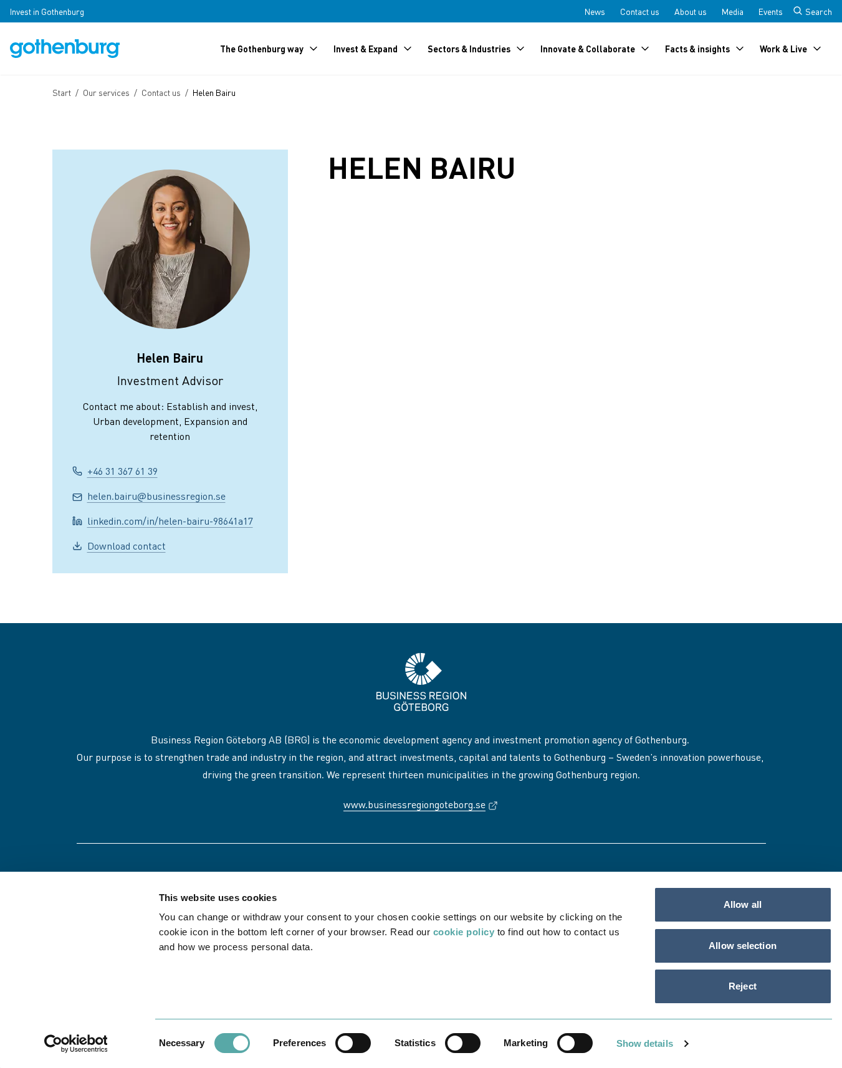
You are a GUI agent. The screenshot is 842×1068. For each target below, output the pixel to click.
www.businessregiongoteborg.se (421, 804)
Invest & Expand (365, 48)
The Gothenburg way (262, 48)
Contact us (639, 11)
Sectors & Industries (469, 48)
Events (770, 11)
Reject (743, 986)
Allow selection (743, 945)
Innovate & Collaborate (587, 48)
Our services (106, 92)
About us (690, 11)
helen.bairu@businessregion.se (156, 495)
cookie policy (464, 932)
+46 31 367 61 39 (122, 470)
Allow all (743, 904)
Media (733, 11)
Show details (644, 1043)
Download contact (126, 545)
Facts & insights (697, 48)
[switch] (353, 1043)
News (595, 11)
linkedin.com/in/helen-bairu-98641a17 (170, 520)
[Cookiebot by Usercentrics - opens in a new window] (75, 1043)
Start (61, 92)
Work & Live (783, 48)
